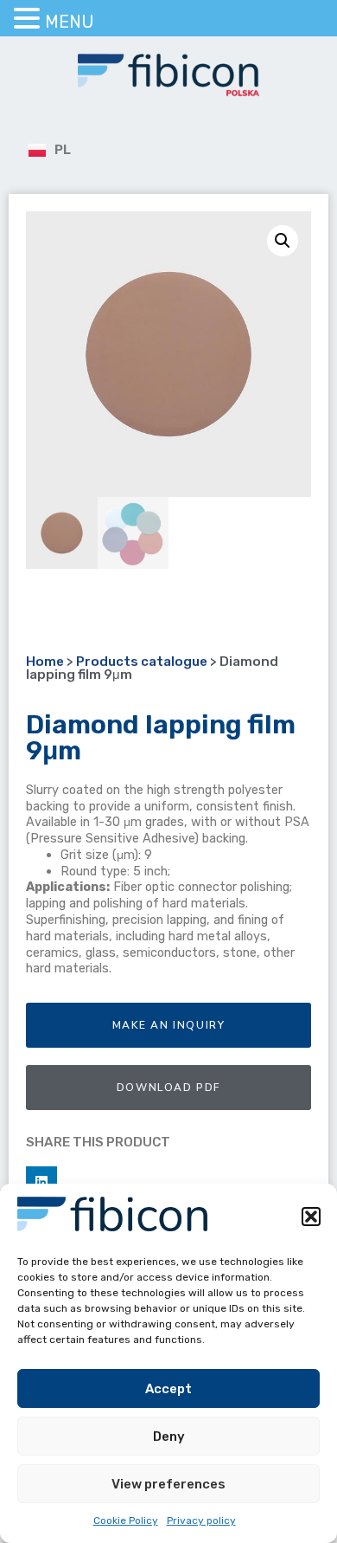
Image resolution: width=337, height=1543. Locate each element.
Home (45, 661)
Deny (169, 1436)
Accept (168, 1389)
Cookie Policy (125, 1520)
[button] (311, 1216)
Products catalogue (141, 661)
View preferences (168, 1484)
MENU (69, 21)
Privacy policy (201, 1520)
